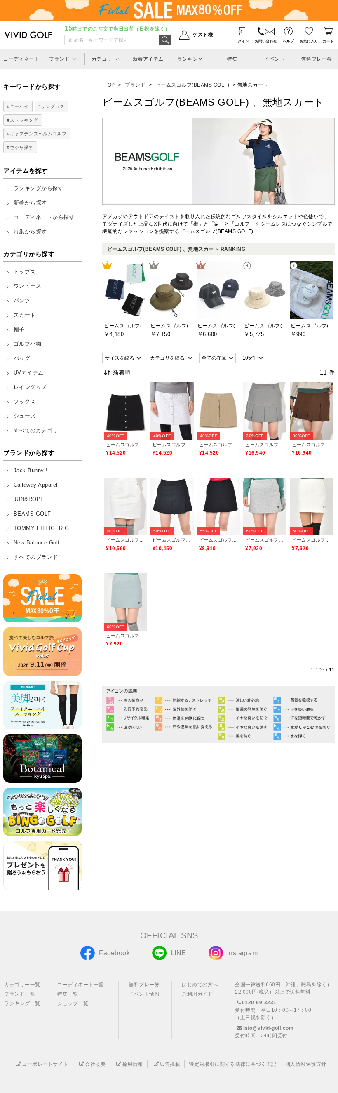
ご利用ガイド (197, 994)
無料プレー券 (144, 984)
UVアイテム (29, 373)
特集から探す (30, 232)
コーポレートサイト (45, 1064)
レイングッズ (30, 387)
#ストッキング (22, 120)
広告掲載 (170, 1064)
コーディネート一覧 (80, 984)
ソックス (25, 402)
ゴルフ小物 (28, 344)
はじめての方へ (200, 984)
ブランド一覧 (19, 994)
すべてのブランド (36, 557)
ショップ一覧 (72, 1003)
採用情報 (132, 1064)
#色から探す (20, 147)
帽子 (19, 329)
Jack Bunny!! (31, 470)
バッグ (22, 358)
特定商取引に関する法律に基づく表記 (233, 1064)
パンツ (22, 301)
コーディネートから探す (44, 217)
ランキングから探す (39, 188)
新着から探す (30, 203)
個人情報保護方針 (305, 1064)
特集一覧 (67, 994)
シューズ (25, 416)
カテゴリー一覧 (22, 984)
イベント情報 (144, 994)
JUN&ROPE (29, 499)
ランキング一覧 (22, 1003)
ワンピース (28, 286)
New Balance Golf (37, 543)
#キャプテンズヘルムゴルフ (37, 133)
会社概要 (95, 1064)
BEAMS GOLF (32, 514)
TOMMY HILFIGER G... (44, 528)
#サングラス (51, 106)
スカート (25, 315)
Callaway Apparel (36, 485)
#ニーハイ (18, 106)
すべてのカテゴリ (36, 430)
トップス (25, 272)
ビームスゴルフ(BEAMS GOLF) (125, 444)
